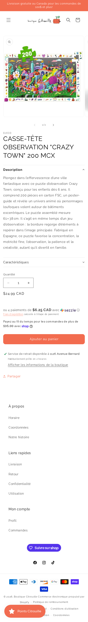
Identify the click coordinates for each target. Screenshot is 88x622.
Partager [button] (14, 376)
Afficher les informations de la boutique (38, 365)
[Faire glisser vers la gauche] (34, 125)
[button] (8, 20)
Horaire (14, 418)
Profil (13, 520)
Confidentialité (20, 484)
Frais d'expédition (13, 314)
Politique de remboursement (50, 602)
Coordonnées (19, 427)
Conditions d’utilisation (64, 608)
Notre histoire (19, 437)
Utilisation (16, 493)
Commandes (18, 530)
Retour (14, 474)
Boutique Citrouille (25, 596)
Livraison (15, 464)
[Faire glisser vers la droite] (53, 125)
